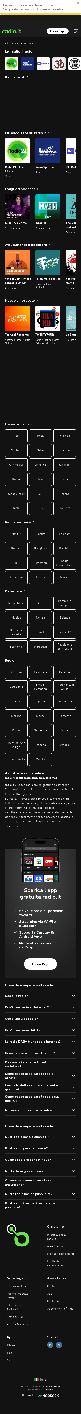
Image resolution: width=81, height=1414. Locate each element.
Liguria (40, 701)
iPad (9, 1353)
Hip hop (64, 435)
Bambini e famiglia (64, 603)
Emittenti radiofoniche (55, 1263)
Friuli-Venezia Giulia (65, 686)
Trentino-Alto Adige (16, 745)
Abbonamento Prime (60, 1308)
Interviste (16, 577)
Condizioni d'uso (17, 1286)
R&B (16, 508)
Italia (43, 1379)
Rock (40, 435)
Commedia (40, 563)
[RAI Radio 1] (43, 63)
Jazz (40, 479)
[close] (78, 3)
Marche (16, 715)
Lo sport (64, 534)
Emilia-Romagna (40, 686)
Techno (65, 494)
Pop (16, 435)
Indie (64, 479)
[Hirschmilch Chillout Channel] (59, 63)
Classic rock (16, 494)
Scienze (65, 617)
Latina (40, 508)
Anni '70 (64, 508)
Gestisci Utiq (15, 1317)
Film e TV (65, 632)
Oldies (40, 450)
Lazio (16, 701)
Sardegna (40, 730)
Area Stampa (55, 1246)
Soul (40, 494)
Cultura (40, 534)
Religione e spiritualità (64, 646)
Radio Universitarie (64, 563)
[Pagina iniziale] (6, 43)
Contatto (52, 1286)
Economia (16, 646)
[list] (40, 63)
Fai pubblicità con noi (60, 1253)
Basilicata (40, 672)
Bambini (64, 548)
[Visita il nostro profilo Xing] (59, 1345)
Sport (40, 632)
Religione (40, 548)
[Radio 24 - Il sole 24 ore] (11, 63)
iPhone (11, 1345)
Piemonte (64, 715)
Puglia (16, 730)
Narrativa (40, 646)
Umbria (65, 745)
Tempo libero (16, 603)
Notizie (16, 534)
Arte (40, 603)
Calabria (64, 672)
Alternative (16, 464)
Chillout (16, 450)
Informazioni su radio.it (57, 1236)
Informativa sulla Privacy (17, 1295)
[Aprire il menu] (76, 31)
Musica (64, 577)
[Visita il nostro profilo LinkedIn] (50, 1345)
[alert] (40, 7)
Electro (64, 450)
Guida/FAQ (53, 1301)
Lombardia (65, 701)
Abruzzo (16, 672)
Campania (16, 686)
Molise (40, 715)
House (16, 479)
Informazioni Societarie (14, 1307)
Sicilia (65, 730)
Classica (64, 464)
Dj (16, 563)
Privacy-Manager (17, 1324)
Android (12, 1360)
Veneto (40, 759)
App (49, 1293)
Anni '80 (40, 464)
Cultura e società (16, 632)
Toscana (40, 745)
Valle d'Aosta (16, 759)
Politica (16, 548)
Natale (40, 577)
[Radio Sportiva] (27, 63)
